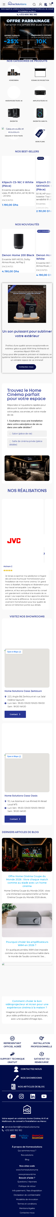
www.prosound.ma (27, 1174)
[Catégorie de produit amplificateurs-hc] (40, 94)
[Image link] (27, 1109)
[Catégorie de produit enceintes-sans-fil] (40, 115)
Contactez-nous (27, 1213)
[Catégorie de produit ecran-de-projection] (40, 74)
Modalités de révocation (27, 1199)
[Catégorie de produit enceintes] (14, 115)
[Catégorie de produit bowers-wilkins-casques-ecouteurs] (14, 132)
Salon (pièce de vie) (22, 433)
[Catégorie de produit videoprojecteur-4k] (14, 94)
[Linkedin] (32, 1096)
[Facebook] (10, 1096)
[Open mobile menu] (3, 3)
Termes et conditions (27, 1204)
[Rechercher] (34, 4)
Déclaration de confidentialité (27, 1195)
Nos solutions (27, 1155)
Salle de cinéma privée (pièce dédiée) (25, 443)
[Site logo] (17, 3)
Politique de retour (27, 1186)
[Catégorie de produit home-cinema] (14, 74)
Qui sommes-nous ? (27, 1150)
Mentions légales (27, 1208)
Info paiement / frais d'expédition (27, 1190)
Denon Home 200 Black (18, 255)
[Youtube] (44, 1096)
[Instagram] (21, 1096)
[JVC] (14, 540)
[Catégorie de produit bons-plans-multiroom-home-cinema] (40, 135)
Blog (27, 1159)
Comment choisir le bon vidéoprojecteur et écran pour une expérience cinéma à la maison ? (27, 1004)
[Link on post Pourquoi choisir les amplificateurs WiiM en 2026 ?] (27, 920)
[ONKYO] (40, 540)
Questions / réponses (27, 1182)
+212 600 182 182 (28, 14)
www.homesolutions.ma (27, 1170)
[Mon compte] (40, 3)
